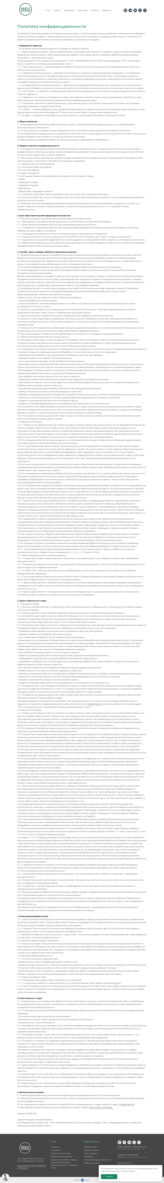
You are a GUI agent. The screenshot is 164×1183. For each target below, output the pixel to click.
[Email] (145, 10)
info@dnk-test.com (95, 704)
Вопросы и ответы (91, 1150)
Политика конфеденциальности (97, 1160)
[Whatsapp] (140, 10)
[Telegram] (130, 10)
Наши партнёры (91, 1153)
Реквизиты (88, 1157)
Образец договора (92, 1163)
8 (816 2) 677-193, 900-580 (128, 1155)
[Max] (125, 10)
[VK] (135, 10)
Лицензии (55, 1147)
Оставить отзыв (90, 1147)
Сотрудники (56, 1150)
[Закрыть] (160, 1167)
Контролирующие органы (61, 1157)
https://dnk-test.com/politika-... (101, 1107)
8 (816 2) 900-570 (125, 1163)
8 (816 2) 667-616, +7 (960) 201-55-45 (132, 1147)
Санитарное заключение (61, 1153)
